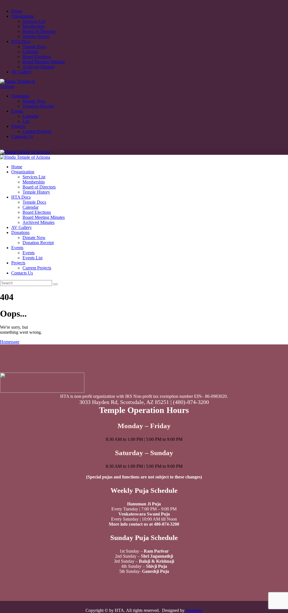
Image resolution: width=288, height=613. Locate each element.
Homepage (9, 341)
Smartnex (194, 610)
